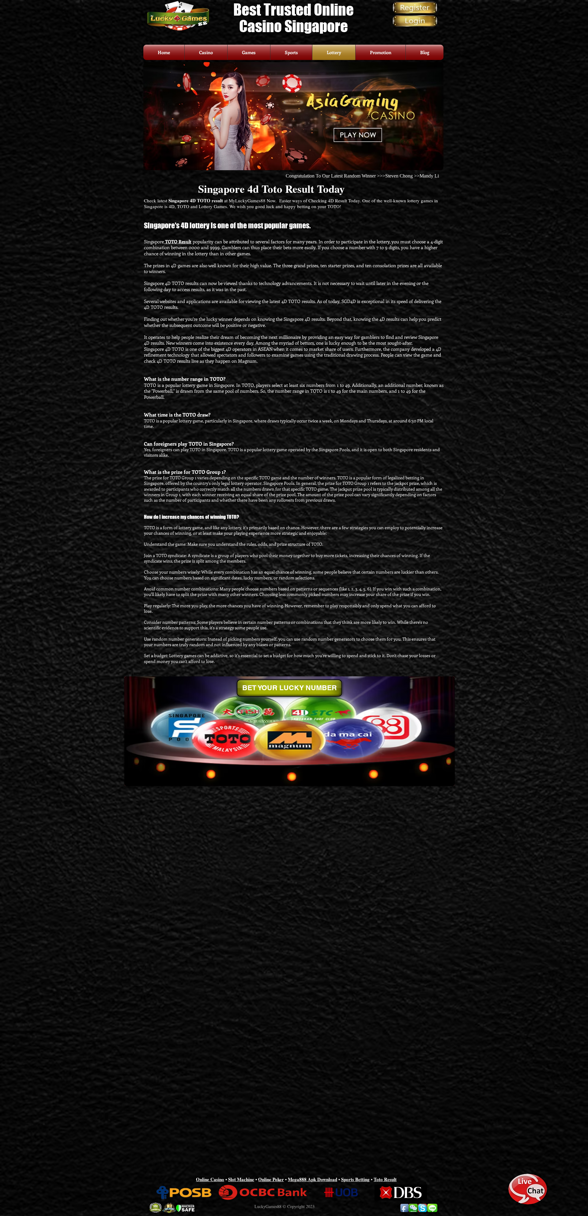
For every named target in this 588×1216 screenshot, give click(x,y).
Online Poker (271, 1179)
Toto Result (385, 1179)
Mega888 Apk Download (312, 1179)
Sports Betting (355, 1179)
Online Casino (210, 1179)
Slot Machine (241, 1179)
